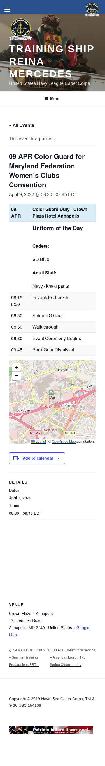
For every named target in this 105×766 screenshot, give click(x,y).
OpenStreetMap (64, 441)
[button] (52, 396)
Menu (55, 98)
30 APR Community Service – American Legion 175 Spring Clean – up (72, 657)
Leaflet (40, 441)
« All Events (21, 125)
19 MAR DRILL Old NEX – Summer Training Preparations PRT (29, 657)
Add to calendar (38, 458)
